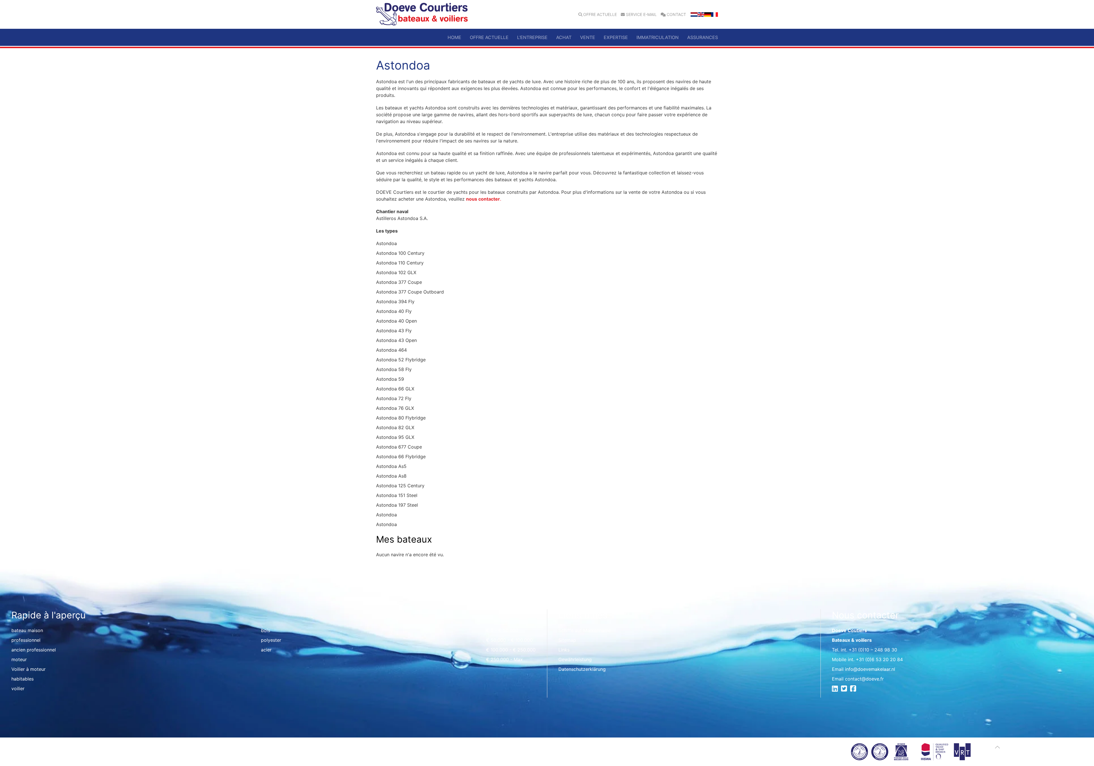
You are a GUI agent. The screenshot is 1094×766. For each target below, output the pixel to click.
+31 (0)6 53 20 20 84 (879, 659)
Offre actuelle (600, 15)
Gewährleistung (575, 659)
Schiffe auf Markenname (584, 630)
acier (266, 650)
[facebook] (854, 689)
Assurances (702, 37)
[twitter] (845, 689)
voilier (18, 688)
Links (564, 650)
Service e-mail (641, 15)
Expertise (616, 37)
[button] (997, 747)
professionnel (25, 640)
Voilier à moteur (28, 669)
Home (454, 37)
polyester (271, 640)
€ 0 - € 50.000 (502, 630)
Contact (676, 15)
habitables (22, 679)
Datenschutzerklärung (582, 669)
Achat (564, 37)
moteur (19, 659)
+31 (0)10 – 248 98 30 (873, 650)
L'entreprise (532, 37)
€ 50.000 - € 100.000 (509, 640)
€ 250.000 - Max (504, 659)
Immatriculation (657, 37)
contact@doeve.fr (864, 679)
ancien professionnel (33, 650)
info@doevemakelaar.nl (870, 669)
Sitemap (567, 640)
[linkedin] (836, 689)
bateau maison (27, 630)
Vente (587, 37)
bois (265, 630)
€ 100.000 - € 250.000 (511, 650)
